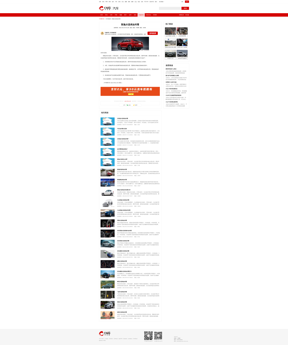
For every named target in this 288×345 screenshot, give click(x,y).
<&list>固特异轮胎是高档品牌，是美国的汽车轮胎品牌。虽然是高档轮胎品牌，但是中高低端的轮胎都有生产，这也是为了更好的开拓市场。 (176, 72)
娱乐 (113, 1)
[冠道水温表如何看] (108, 301)
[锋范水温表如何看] (108, 281)
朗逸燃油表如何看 (122, 179)
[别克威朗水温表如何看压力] (108, 271)
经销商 (155, 15)
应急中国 (151, 1)
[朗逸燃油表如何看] (108, 179)
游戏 (119, 1)
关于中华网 (101, 338)
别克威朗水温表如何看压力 (124, 271)
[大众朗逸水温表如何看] (108, 199)
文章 (111, 15)
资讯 (103, 1)
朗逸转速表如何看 (122, 169)
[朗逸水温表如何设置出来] (108, 189)
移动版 (187, 15)
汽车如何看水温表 (122, 128)
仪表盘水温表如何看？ (123, 138)
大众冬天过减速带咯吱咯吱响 (173, 95)
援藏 (126, 1)
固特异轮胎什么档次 (171, 69)
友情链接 (130, 338)
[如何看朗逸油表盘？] (108, 148)
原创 (106, 15)
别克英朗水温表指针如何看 (124, 230)
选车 (130, 15)
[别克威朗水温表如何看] (108, 250)
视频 (121, 15)
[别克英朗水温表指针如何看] (108, 230)
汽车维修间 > (109, 18)
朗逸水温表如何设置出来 (123, 189)
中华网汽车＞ (102, 18)
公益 (135, 1)
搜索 (185, 8)
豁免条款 (125, 338)
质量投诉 (181, 15)
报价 (135, 15)
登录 (187, 1)
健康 (132, 1)
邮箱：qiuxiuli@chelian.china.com (181, 341)
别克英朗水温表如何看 (123, 240)
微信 (130, 105)
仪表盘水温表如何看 (122, 118)
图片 (125, 15)
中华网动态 (135, 338)
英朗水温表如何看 (122, 220)
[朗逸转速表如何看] (108, 169)
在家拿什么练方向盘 (171, 82)
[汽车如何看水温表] (108, 128)
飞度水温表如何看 (122, 291)
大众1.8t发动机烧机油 (171, 88)
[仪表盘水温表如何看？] (108, 138)
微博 (136, 105)
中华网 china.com (105, 8)
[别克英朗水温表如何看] (108, 240)
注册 (182, 1)
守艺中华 (146, 1)
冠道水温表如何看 (122, 302)
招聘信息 (116, 338)
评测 (116, 15)
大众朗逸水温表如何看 (123, 200)
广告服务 (106, 338)
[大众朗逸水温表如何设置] (108, 210)
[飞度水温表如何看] (108, 291)
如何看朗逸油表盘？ (122, 149)
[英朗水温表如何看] (108, 220)
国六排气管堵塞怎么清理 (172, 75)
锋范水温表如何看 (122, 281)
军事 (106, 1)
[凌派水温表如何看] (108, 311)
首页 (100, 1)
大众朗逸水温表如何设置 (123, 210)
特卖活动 (148, 15)
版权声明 (120, 338)
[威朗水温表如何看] (108, 261)
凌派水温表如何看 (122, 312)
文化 (123, 1)
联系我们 (111, 338)
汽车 (116, 1)
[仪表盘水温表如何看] (108, 118)
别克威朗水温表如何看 (123, 251)
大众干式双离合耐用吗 (172, 102)
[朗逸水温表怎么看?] (108, 159)
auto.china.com (128, 101)
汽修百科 (141, 15)
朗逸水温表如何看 (116, 18)
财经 (110, 1)
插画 (129, 1)
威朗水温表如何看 (122, 261)
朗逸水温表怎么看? (122, 159)
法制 (142, 1)
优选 (139, 1)
